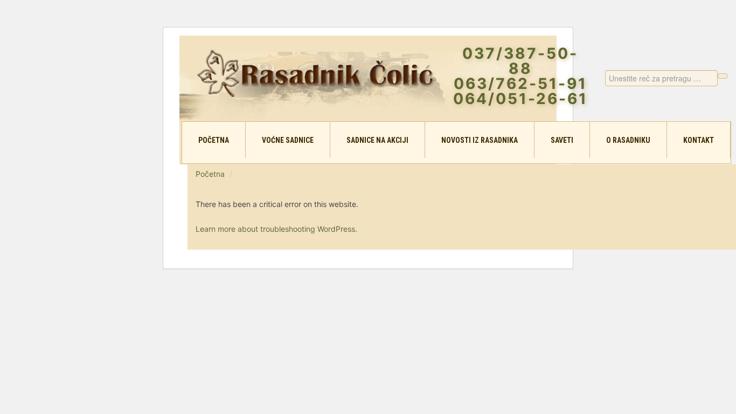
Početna (213, 140)
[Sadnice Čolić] (315, 73)
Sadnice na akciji (377, 140)
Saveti (562, 140)
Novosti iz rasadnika (479, 140)
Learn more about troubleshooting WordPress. (276, 228)
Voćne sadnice (288, 140)
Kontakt (698, 140)
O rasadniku (628, 140)
